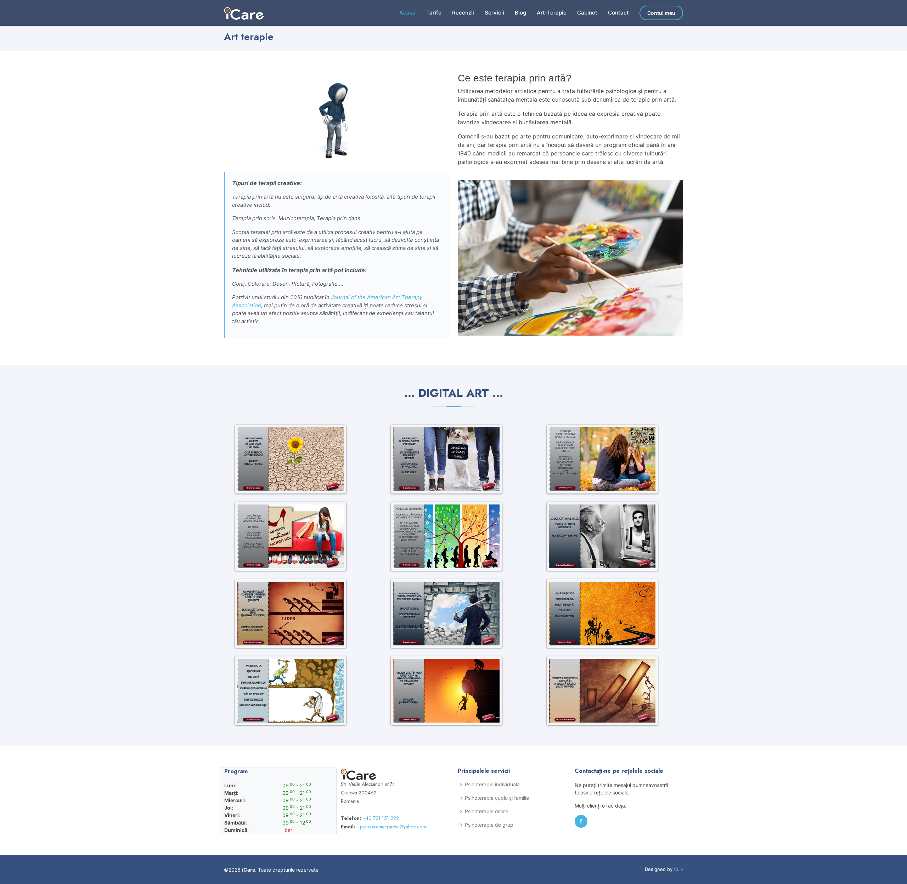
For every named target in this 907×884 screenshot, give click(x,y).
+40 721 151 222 (380, 818)
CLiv (678, 869)
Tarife (433, 12)
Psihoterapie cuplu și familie (497, 797)
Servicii (494, 12)
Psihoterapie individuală (492, 784)
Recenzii (463, 12)
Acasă (407, 12)
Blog (520, 12)
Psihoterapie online (486, 811)
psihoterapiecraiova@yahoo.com (393, 826)
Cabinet (587, 12)
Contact (618, 12)
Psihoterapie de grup (489, 824)
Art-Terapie (552, 12)
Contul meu (661, 13)
